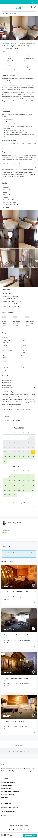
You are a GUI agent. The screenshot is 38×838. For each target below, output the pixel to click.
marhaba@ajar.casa (9, 811)
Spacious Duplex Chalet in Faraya (16, 678)
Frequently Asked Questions (10, 791)
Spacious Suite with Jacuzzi (14, 721)
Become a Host (6, 788)
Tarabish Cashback (7, 785)
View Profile (19, 537)
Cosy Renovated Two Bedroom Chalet (18, 635)
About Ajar (5, 797)
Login (34, 7)
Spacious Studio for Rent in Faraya (16, 592)
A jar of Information (8, 782)
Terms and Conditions (8, 794)
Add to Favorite (19, 745)
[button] (34, 2)
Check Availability (30, 835)
